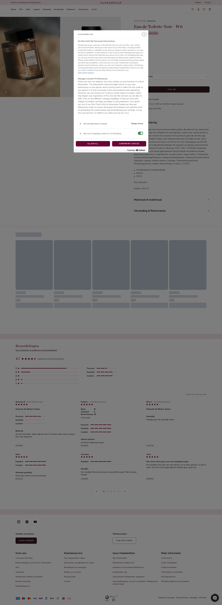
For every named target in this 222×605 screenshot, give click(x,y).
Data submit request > (86, 73)
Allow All (92, 144)
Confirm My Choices (129, 144)
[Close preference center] (144, 34)
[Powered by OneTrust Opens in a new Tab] (137, 150)
